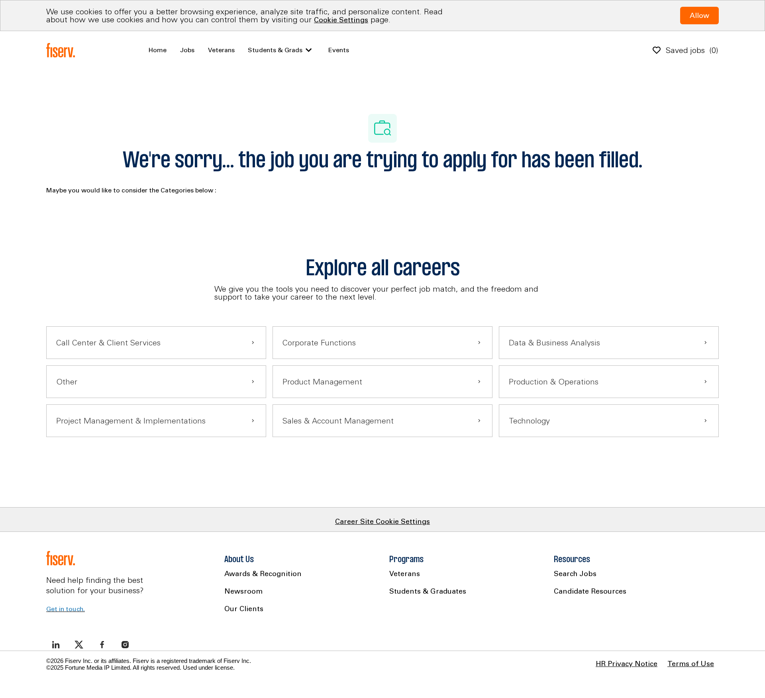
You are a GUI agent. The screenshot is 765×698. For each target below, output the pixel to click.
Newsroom (243, 591)
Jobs (187, 50)
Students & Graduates (427, 591)
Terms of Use (690, 663)
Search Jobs (575, 573)
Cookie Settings (341, 19)
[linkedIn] (55, 644)
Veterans (221, 50)
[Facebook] (102, 644)
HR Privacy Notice (626, 663)
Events (338, 50)
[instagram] (125, 644)
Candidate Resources (590, 591)
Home (158, 50)
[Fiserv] (62, 50)
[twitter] (78, 644)
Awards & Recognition (263, 573)
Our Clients (243, 608)
